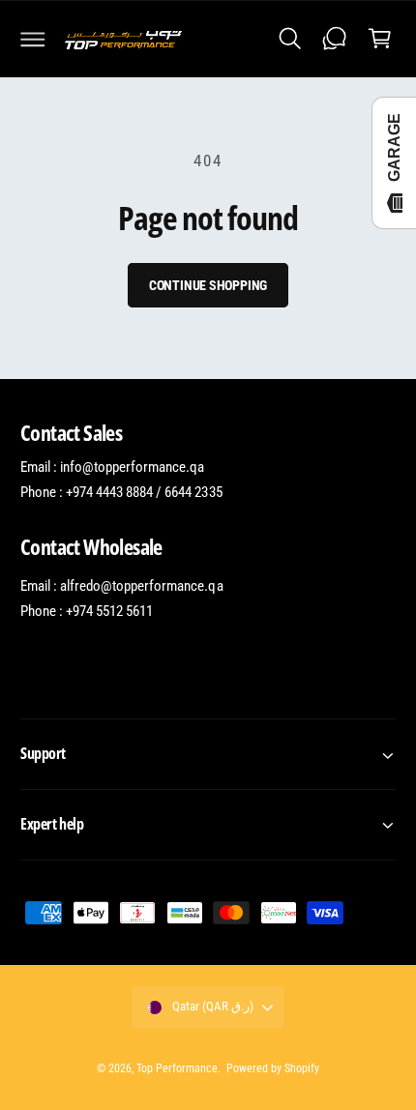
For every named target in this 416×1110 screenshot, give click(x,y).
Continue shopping (208, 285)
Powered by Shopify (272, 1068)
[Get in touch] (334, 38)
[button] (33, 38)
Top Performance (177, 1068)
